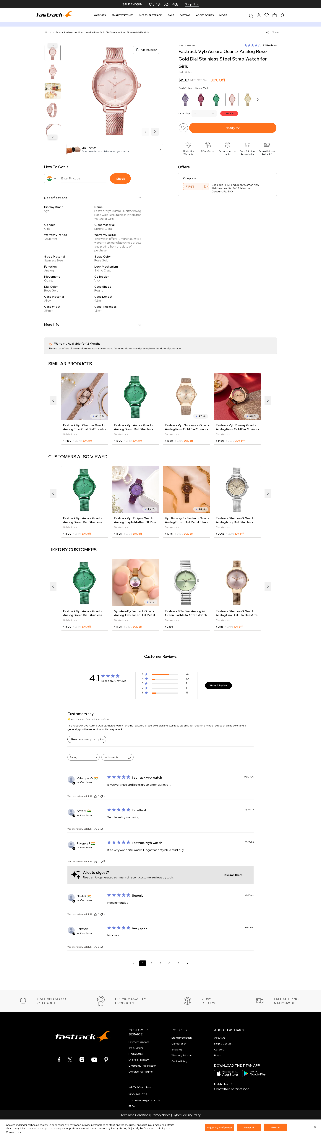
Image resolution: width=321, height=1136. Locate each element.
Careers (219, 1049)
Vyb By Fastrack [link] (150, 15)
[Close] (315, 1127)
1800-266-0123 (138, 1094)
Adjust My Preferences (220, 1127)
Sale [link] (171, 15)
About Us (219, 1037)
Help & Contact (223, 1043)
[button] (114, 149)
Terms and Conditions (135, 1115)
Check (120, 179)
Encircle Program (139, 1059)
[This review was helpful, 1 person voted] (95, 861)
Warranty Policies (181, 1055)
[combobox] (83, 757)
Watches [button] (100, 15)
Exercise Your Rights (141, 1071)
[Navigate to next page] (187, 963)
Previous (52, 45)
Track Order (136, 1048)
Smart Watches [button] (122, 15)
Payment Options (139, 1042)
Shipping (176, 1049)
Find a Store (136, 1053)
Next (52, 137)
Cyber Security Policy (186, 1115)
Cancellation (179, 1043)
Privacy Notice (161, 1115)
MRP (193, 80)
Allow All (275, 1127)
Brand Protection (181, 1037)
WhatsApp (242, 1089)
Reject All (249, 1127)
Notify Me (233, 128)
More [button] (223, 15)
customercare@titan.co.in (144, 1100)
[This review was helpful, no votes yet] (95, 796)
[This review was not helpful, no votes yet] (101, 796)
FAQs (132, 1106)
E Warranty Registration (142, 1065)
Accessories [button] (205, 15)
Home (48, 32)
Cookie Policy (179, 1061)
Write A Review (218, 685)
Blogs (217, 1055)
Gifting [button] (185, 15)
